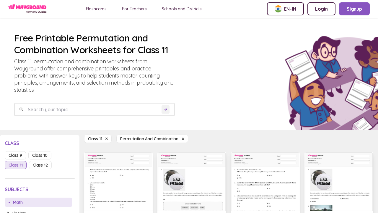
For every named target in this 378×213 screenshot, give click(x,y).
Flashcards (96, 9)
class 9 (15, 155)
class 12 (40, 165)
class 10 (40, 155)
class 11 (16, 165)
